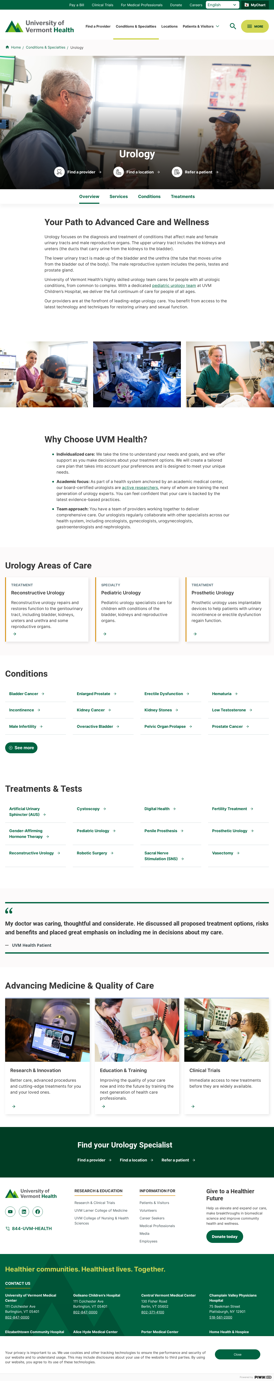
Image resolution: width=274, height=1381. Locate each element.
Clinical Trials (102, 5)
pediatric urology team (174, 285)
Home (16, 47)
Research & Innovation (35, 1070)
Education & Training (123, 1070)
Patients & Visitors (198, 26)
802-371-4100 (152, 1312)
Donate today (225, 1236)
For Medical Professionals (141, 5)
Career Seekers (152, 1218)
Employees (148, 1241)
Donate (176, 5)
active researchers (140, 487)
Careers (196, 5)
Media (144, 1233)
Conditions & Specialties (136, 26)
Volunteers (148, 1210)
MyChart (258, 5)
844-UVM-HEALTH (32, 1228)
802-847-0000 (17, 1317)
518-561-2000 (220, 1317)
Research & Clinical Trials (94, 1203)
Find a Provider (98, 26)
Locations (169, 26)
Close (237, 1354)
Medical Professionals (157, 1226)
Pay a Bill (76, 5)
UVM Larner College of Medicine (100, 1210)
